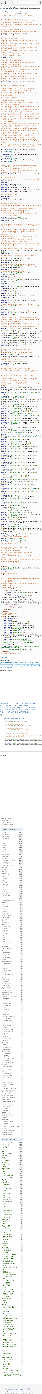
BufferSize (12, 1123)
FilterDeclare (12, 924)
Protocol (12, 959)
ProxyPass (12, 1033)
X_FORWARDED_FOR (12, 1262)
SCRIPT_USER (12, 1365)
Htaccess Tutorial (6, 818)
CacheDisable (12, 1049)
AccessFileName (12, 1077)
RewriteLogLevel (12, 1038)
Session (12, 910)
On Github (5, 657)
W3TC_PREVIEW (24, 712)
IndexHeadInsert (12, 1013)
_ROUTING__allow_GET (12, 1256)
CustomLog (12, 1040)
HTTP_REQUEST (12, 1282)
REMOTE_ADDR (12, 1199)
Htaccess (16, 1389)
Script (33, 666)
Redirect (24, 664)
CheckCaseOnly (12, 1053)
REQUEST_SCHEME (12, 1293)
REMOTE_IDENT (12, 1341)
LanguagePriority (12, 1005)
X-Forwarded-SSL (12, 1357)
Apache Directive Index (7, 820)
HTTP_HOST (14, 705)
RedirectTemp (12, 908)
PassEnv (12, 1035)
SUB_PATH (12, 1368)
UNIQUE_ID (12, 1361)
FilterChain (12, 919)
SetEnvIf (12, 888)
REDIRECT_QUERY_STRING (12, 1306)
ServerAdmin (12, 1055)
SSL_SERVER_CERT (12, 1320)
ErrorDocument (4, 664)
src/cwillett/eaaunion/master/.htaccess (27, 9)
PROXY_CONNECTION (12, 1263)
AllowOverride (12, 926)
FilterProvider (12, 921)
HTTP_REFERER (24, 705)
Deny (28, 662)
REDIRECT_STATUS (12, 1173)
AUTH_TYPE (12, 1309)
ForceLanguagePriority (12, 1022)
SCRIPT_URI (12, 1313)
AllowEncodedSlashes (12, 1081)
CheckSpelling (12, 991)
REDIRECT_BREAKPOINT (12, 1359)
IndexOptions (12, 946)
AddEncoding (12, 878)
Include (12, 877)
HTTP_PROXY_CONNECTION (12, 1319)
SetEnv (12, 899)
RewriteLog (12, 1046)
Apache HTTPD (25, 1389)
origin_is (12, 1304)
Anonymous (12, 945)
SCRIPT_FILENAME (12, 1153)
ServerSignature (4, 667)
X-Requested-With (12, 1201)
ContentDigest (12, 1009)
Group (12, 939)
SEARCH (12, 1238)
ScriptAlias (12, 1036)
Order (19, 664)
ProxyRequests (12, 1093)
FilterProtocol (12, 922)
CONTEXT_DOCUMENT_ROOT (12, 1370)
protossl (12, 1179)
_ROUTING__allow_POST (12, 1258)
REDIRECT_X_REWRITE (12, 1291)
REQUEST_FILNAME (12, 1289)
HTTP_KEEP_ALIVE (12, 1276)
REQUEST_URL (12, 1271)
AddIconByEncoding (12, 1020)
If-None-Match (12, 1243)
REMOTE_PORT (12, 1354)
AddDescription (12, 979)
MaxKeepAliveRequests (12, 1090)
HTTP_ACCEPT (12, 1227)
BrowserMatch (12, 893)
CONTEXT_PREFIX (12, 1214)
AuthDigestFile (12, 1057)
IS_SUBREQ (12, 1252)
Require (38, 664)
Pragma (12, 1190)
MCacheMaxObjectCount (12, 1097)
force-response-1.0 (12, 1229)
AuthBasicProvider (12, 970)
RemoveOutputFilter (12, 1062)
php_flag (12, 873)
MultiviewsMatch (12, 1068)
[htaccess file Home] (3, 2)
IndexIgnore (12, 902)
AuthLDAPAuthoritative (12, 1101)
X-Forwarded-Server (12, 1317)
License (11, 657)
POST (23, 708)
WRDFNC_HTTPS (12, 1287)
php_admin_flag (12, 1051)
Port (12, 897)
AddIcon (12, 972)
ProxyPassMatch (12, 1060)
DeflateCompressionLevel (12, 996)
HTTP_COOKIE (5, 705)
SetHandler (12, 934)
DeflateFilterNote (12, 1025)
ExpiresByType (12, 864)
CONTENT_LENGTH (12, 1295)
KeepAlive (12, 956)
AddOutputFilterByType (16, 662)
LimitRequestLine (12, 1119)
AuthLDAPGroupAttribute (12, 1130)
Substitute (12, 1011)
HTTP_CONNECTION (12, 1280)
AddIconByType (12, 1003)
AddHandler (12, 904)
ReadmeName (12, 963)
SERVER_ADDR (12, 1181)
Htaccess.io (8, 1389)
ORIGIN (12, 1166)
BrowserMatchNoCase (12, 1016)
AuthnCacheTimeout (12, 1125)
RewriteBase (3, 666)
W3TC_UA (12, 1241)
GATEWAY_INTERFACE (12, 1308)
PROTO (12, 1195)
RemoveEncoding (12, 1048)
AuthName (12, 906)
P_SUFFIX (12, 1300)
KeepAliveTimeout (12, 1132)
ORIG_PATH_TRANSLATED (12, 1346)
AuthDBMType (12, 1106)
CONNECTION (12, 1249)
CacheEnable (12, 1117)
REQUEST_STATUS (12, 1339)
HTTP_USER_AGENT (7, 708)
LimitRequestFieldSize (12, 1116)
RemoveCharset (12, 1018)
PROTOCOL (12, 1366)
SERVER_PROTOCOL (12, 1330)
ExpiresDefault (12, 856)
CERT (12, 1278)
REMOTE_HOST (12, 1245)
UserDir (12, 1007)
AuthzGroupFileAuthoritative (12, 1088)
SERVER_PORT (12, 1164)
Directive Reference (6, 822)
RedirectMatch (31, 664)
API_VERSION (12, 1311)
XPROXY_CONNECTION (12, 1265)
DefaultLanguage (12, 954)
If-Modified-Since (12, 1236)
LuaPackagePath (12, 1070)
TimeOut (12, 967)
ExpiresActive (12, 854)
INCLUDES (17, 708)
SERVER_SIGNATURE (12, 1328)
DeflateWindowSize (12, 1134)
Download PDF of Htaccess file (14, 718)
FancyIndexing (12, 950)
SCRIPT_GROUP (12, 1335)
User (11, 667)
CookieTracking (12, 1073)
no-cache (12, 1192)
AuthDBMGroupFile (12, 1084)
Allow (24, 662)
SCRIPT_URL (12, 1269)
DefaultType (12, 1014)
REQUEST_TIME (12, 1337)
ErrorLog (12, 1112)
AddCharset (12, 884)
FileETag (12, 871)
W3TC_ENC (14, 712)
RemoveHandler (12, 943)
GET (12, 1170)
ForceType (12, 930)
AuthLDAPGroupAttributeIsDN (12, 1127)
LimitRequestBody (12, 961)
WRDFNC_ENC (12, 1284)
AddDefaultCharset (12, 865)
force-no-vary (12, 1168)
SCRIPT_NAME (12, 1286)
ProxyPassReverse (12, 1066)
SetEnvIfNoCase (12, 875)
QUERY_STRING (31, 708)
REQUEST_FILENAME (7, 710)
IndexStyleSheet (12, 987)
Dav (12, 976)
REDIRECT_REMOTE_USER (12, 1333)
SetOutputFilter (12, 882)
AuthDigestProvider (12, 1029)
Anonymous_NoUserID (12, 1103)
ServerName (12, 981)
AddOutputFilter (7, 9)
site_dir (12, 1348)
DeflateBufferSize (12, 1110)
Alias (12, 935)
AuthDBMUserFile (12, 1082)
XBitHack (12, 1000)
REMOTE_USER (12, 1221)
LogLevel (12, 1071)
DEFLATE (8, 703)
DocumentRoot (12, 985)
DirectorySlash (12, 952)
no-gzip (12, 1162)
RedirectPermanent (12, 974)
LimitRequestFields (12, 1114)
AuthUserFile (12, 913)
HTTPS (12, 1149)
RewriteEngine (19, 666)
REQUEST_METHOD (21, 710)
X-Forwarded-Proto (12, 1210)
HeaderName (12, 968)
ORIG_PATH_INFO (12, 1363)
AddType (12, 858)
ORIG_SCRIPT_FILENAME (12, 1344)
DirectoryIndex (34, 662)
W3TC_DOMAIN (12, 1297)
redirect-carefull (12, 1298)
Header (11, 664)
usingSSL (12, 1302)
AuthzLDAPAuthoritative (12, 1059)
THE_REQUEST (5, 712)
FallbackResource (12, 948)
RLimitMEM (12, 1108)
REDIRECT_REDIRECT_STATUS (12, 1372)
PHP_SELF (12, 1332)
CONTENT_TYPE (12, 1230)
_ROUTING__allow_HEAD (12, 1254)
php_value (12, 867)
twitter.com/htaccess (7, 824)
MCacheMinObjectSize (12, 1092)
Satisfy (12, 889)
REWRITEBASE (12, 1217)
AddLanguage (12, 983)
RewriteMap (12, 1024)
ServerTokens (12, 891)
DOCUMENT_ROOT (18, 703)
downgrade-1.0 (12, 1219)
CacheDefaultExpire (12, 1121)
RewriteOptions (12, 917)
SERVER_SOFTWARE (12, 1326)
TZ (12, 1208)
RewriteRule (27, 666)
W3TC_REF (12, 1247)
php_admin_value (12, 978)
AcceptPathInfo (12, 957)
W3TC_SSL (12, 1232)
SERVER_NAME (12, 1197)
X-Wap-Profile (12, 1212)
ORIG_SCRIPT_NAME (12, 1343)
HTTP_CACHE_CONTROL (12, 1275)
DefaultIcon (12, 989)
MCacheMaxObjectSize (12, 1095)
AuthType (12, 911)
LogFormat (12, 1042)
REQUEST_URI (32, 710)
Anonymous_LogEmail (12, 1105)
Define (12, 941)
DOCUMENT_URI (11, 1376)
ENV (26, 703)
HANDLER (31, 703)
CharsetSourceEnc (12, 1002)
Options (16, 664)
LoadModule (12, 994)
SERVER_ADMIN (12, 1234)
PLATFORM (12, 1350)
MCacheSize (12, 1099)
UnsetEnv (12, 1027)
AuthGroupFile (12, 928)
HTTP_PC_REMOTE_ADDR (12, 1267)
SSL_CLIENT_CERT (12, 1324)
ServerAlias (12, 1086)
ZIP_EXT (12, 1355)
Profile (12, 1205)
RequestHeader (12, 886)
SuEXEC (12, 1128)
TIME (12, 1159)
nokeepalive (12, 1216)
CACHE (2, 703)
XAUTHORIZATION (12, 1251)
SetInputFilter (12, 1064)
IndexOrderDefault (12, 992)
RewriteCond (11, 666)
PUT (12, 1186)
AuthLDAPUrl (12, 1044)
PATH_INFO (12, 1240)
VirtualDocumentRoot (12, 900)
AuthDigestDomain (12, 1075)
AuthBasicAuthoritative (12, 1031)
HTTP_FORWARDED (12, 1315)
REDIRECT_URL (12, 1273)
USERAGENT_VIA (12, 1260)
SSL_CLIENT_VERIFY (12, 1322)
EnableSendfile (12, 1079)
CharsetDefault (12, 998)
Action (12, 937)
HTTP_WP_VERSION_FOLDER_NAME (12, 1374)
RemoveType (12, 965)
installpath (12, 1352)
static (12, 1157)
